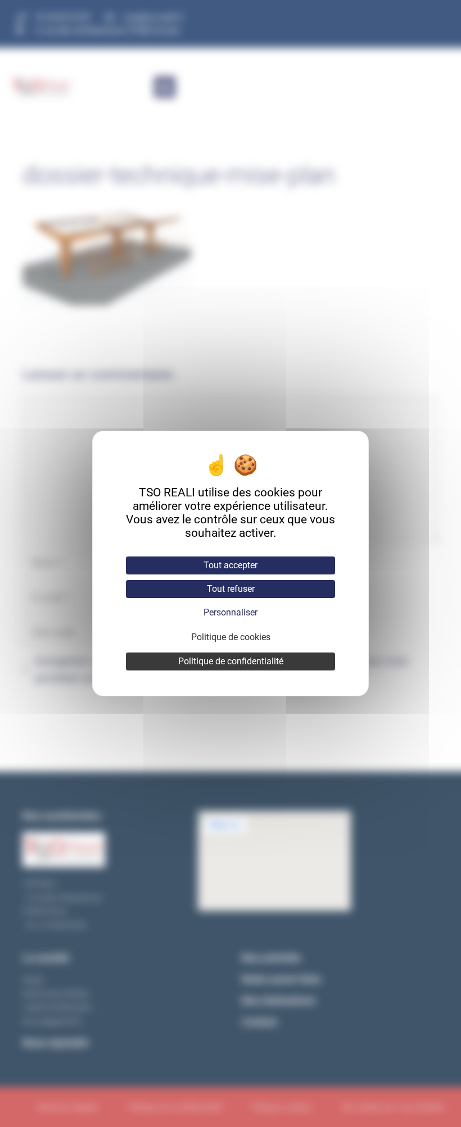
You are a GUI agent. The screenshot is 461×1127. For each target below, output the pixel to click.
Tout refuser (231, 588)
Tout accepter (230, 565)
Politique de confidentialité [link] (230, 661)
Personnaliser (230, 612)
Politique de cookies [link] (230, 637)
